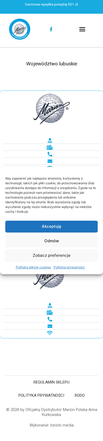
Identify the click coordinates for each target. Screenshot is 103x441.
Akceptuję (51, 226)
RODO (80, 395)
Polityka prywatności (69, 267)
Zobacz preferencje (52, 255)
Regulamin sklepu (51, 382)
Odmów (51, 240)
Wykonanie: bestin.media (52, 425)
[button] (82, 29)
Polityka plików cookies (33, 267)
